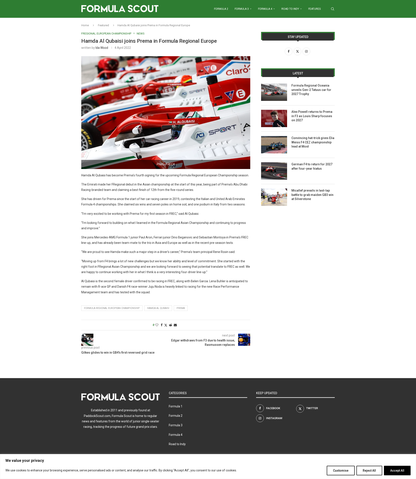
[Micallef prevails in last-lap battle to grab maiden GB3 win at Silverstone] (274, 197)
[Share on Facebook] (161, 325)
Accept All (397, 470)
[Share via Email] (175, 325)
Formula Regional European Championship (112, 308)
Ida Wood (102, 47)
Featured (103, 25)
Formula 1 (175, 406)
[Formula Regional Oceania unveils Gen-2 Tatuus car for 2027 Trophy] (274, 92)
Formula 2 (221, 8)
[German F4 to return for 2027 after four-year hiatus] (274, 171)
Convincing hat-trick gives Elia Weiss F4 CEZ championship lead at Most (312, 142)
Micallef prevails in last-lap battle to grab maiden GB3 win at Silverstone (312, 195)
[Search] (332, 9)
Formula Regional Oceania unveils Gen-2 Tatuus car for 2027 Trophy (311, 90)
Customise (340, 470)
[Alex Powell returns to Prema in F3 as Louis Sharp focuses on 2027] (274, 118)
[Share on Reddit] (170, 325)
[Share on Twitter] (165, 325)
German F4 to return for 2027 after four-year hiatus (311, 166)
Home (85, 25)
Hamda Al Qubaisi (158, 308)
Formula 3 (242, 8)
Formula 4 (265, 8)
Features (314, 8)
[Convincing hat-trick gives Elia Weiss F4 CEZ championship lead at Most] (274, 144)
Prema (181, 308)
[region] (208, 466)
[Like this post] (156, 325)
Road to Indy (290, 8)
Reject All (369, 470)
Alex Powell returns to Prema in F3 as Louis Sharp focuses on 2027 (311, 116)
